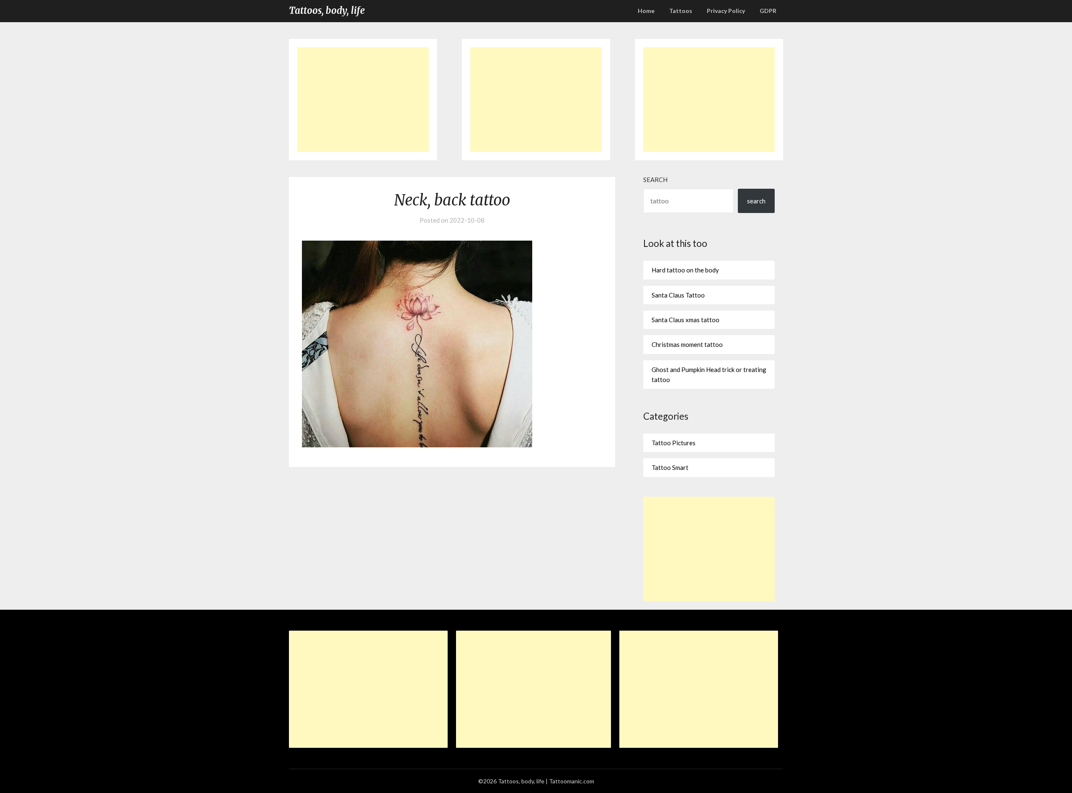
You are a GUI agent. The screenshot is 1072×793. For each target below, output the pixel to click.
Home (646, 10)
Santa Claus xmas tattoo (685, 319)
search (756, 201)
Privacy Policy (726, 10)
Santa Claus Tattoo (678, 295)
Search (655, 179)
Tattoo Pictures (674, 443)
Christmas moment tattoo (687, 344)
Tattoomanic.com (571, 781)
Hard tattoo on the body (685, 270)
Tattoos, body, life (327, 10)
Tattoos (680, 10)
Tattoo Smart (670, 467)
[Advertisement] (363, 99)
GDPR (768, 10)
